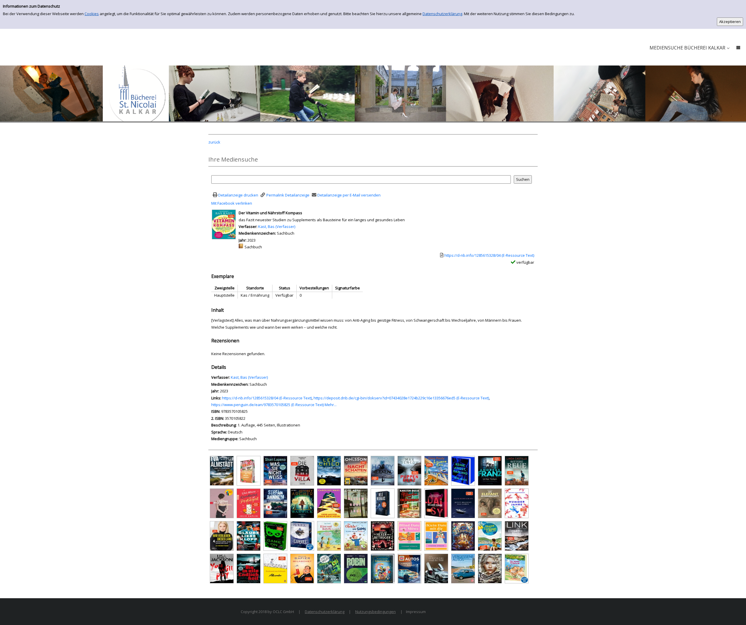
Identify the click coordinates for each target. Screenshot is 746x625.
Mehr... (331, 404)
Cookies (92, 13)
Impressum (416, 611)
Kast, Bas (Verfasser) (276, 226)
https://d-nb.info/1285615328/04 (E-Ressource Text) (267, 398)
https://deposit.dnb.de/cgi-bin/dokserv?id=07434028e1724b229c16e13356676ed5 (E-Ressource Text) (401, 398)
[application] (689, 48)
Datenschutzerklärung (442, 13)
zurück (214, 142)
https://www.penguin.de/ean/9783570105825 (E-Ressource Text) (267, 404)
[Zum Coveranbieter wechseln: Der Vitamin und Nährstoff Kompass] (224, 224)
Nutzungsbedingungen (375, 611)
